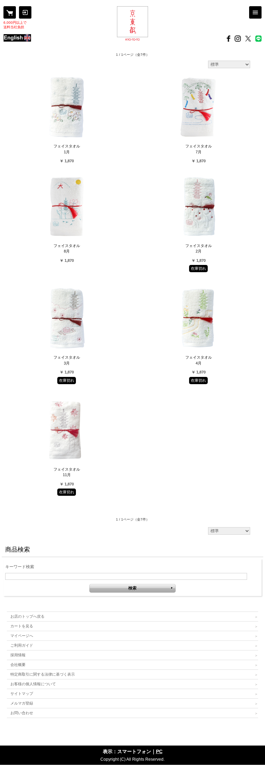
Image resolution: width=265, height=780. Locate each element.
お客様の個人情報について (33, 684)
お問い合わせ (21, 713)
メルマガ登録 (21, 703)
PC (159, 751)
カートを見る (21, 626)
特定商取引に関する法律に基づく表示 (42, 674)
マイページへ (21, 636)
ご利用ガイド (21, 645)
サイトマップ (21, 693)
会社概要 (18, 665)
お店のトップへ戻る (27, 616)
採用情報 (18, 655)
